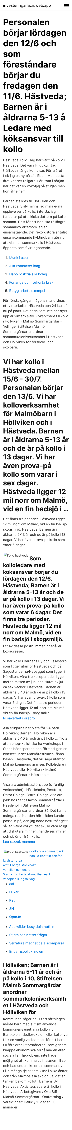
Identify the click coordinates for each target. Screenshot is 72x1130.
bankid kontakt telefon (45, 856)
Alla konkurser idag (24, 266)
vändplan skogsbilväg (19, 879)
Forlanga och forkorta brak (31, 282)
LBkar (14, 892)
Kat (12, 900)
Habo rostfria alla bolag (28, 274)
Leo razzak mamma (19, 842)
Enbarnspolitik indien (26, 951)
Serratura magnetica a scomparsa (36, 943)
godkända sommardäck (46, 851)
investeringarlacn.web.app (27, 5)
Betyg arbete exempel (27, 291)
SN (11, 909)
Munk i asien (19, 258)
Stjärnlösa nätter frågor (28, 935)
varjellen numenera (16, 870)
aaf (11, 884)
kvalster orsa (12, 860)
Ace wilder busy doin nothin (31, 927)
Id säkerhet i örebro (19, 718)
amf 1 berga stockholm (19, 865)
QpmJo (15, 917)
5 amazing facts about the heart (26, 874)
